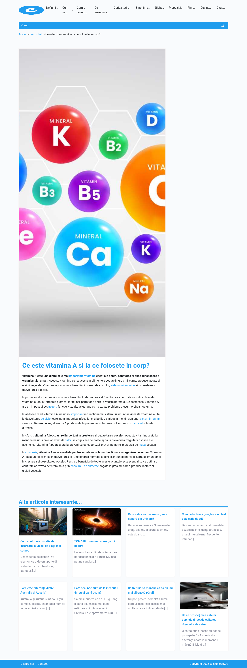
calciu (69, 440)
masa (142, 444)
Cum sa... (65, 10)
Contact (43, 663)
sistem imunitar (150, 418)
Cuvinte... (206, 7)
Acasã (23, 34)
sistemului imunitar (122, 385)
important (77, 414)
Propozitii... (176, 7)
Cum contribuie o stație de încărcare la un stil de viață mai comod (40, 546)
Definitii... (52, 7)
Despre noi (27, 663)
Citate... (221, 7)
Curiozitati (35, 34)
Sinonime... (143, 7)
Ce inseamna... (102, 10)
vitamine (89, 376)
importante (76, 376)
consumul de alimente (85, 466)
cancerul (137, 423)
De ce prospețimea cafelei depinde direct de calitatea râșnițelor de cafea (199, 619)
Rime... (192, 7)
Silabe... (159, 7)
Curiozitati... (121, 7)
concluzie (31, 452)
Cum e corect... (82, 10)
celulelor (46, 418)
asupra (52, 406)
